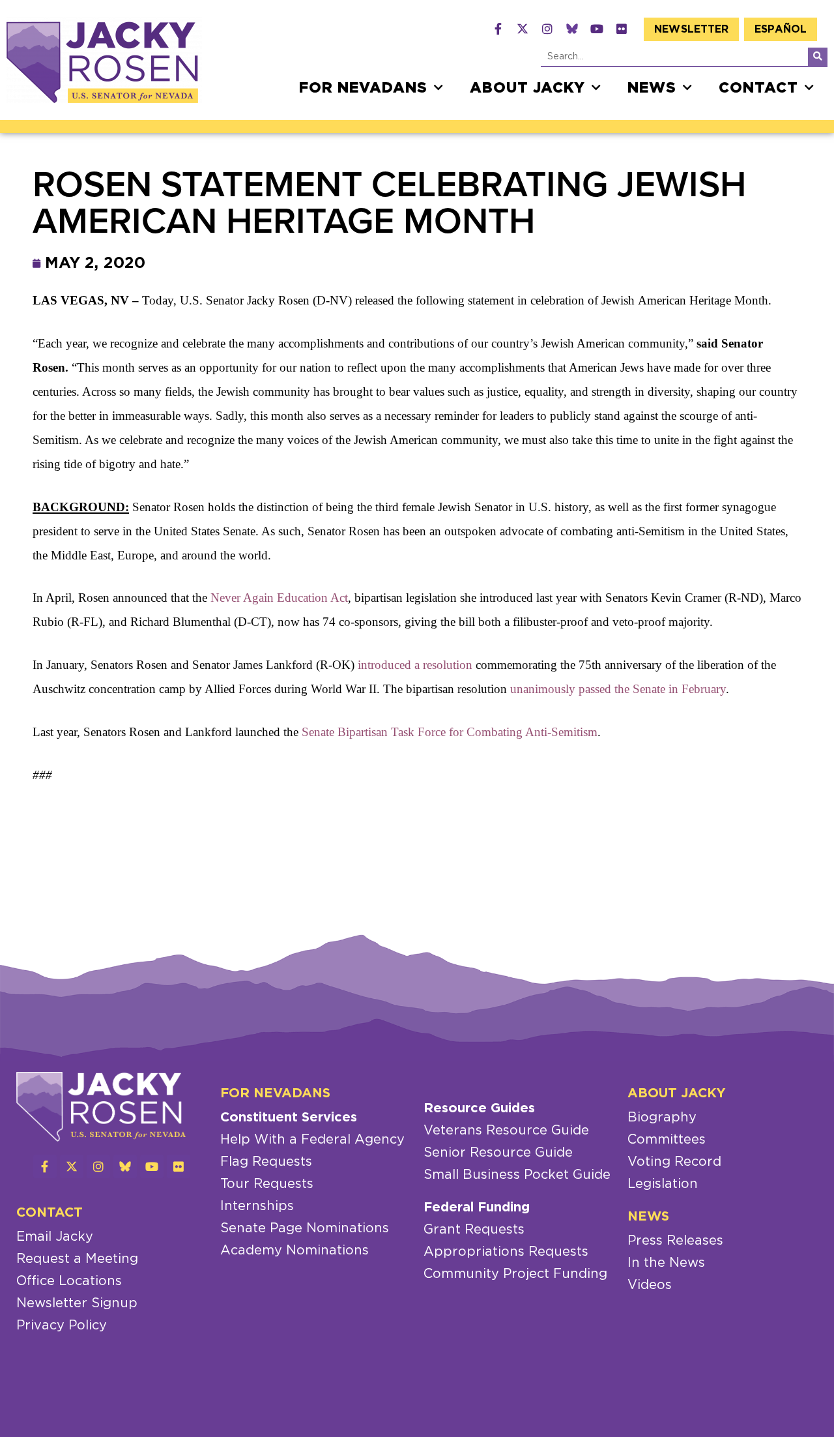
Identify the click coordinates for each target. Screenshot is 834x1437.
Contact (758, 88)
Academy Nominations (294, 1250)
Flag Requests (266, 1161)
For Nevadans (363, 88)
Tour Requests (266, 1184)
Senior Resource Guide (498, 1152)
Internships (257, 1206)
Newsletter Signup (76, 1303)
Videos (649, 1285)
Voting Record (674, 1161)
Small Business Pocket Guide (517, 1174)
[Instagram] (547, 28)
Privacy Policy (61, 1325)
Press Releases (675, 1240)
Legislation (662, 1184)
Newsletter (691, 29)
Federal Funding (477, 1207)
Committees (666, 1139)
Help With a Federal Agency (312, 1139)
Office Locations (69, 1281)
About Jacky (527, 88)
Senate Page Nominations (304, 1228)
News (651, 88)
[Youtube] (597, 28)
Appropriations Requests (506, 1251)
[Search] (817, 57)
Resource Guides (479, 1108)
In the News (666, 1262)
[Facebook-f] (498, 28)
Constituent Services (288, 1117)
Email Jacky (54, 1236)
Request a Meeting (77, 1259)
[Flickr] (621, 28)
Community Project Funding (515, 1274)
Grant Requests (474, 1229)
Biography (662, 1117)
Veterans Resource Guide (506, 1130)
